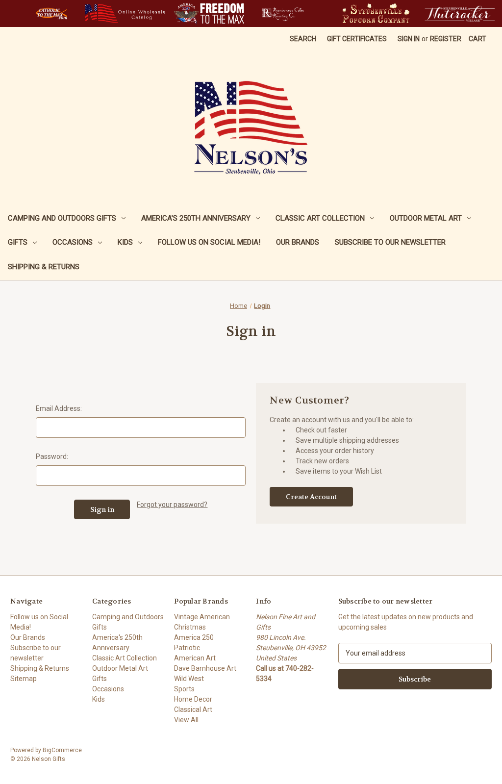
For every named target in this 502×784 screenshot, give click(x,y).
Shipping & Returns (43, 266)
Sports (184, 689)
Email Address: (59, 408)
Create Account (311, 496)
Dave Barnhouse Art (205, 668)
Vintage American (202, 617)
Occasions (72, 242)
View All (186, 720)
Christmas (190, 627)
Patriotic (187, 648)
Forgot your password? (172, 504)
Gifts (17, 242)
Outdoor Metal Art (426, 218)
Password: (52, 456)
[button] (51, 13)
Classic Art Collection (320, 218)
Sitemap (23, 679)
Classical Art (193, 709)
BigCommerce (62, 750)
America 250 (194, 637)
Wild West (189, 679)
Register (445, 39)
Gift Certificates (357, 39)
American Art (195, 658)
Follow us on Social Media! (209, 242)
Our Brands (297, 242)
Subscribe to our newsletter (390, 242)
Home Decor (193, 699)
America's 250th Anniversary (196, 218)
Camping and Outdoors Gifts (62, 218)
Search (303, 39)
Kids (125, 242)
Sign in (409, 39)
